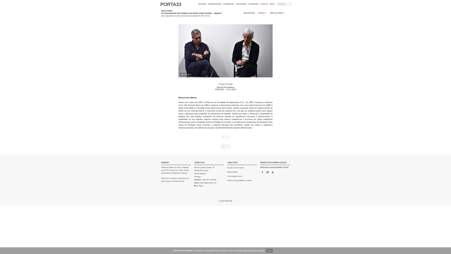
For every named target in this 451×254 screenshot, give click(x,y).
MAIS (272, 4)
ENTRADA (202, 4)
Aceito (269, 251)
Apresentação (232, 172)
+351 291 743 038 (209, 180)
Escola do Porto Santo (235, 168)
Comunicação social (234, 176)
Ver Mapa (199, 186)
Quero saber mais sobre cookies (250, 251)
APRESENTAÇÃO (214, 4)
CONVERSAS (253, 4)
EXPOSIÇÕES (241, 4)
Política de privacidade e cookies (239, 180)
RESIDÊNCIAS (228, 4)
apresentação (249, 13)
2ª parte (229, 84)
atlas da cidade (276, 13)
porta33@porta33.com (207, 183)
